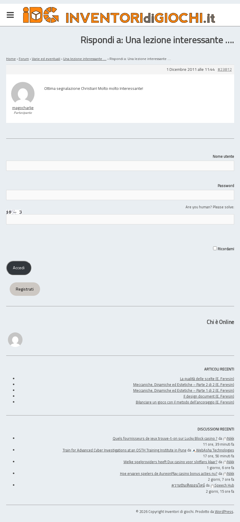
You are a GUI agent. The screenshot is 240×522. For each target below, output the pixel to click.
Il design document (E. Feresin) (209, 396)
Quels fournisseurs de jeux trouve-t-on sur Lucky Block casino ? (165, 438)
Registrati (25, 289)
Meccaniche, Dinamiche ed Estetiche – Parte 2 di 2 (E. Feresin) (183, 384)
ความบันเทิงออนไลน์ (188, 485)
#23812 (225, 69)
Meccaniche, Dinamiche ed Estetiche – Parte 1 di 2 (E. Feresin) (183, 390)
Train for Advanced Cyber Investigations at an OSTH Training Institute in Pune (124, 450)
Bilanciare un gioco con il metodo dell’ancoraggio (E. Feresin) (185, 402)
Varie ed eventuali (46, 58)
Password (226, 185)
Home (11, 58)
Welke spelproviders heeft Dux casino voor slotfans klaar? (170, 462)
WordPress (224, 511)
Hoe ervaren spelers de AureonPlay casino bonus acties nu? (168, 473)
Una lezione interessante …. (85, 58)
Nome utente (223, 156)
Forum (24, 58)
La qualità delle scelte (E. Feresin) (207, 379)
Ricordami (225, 249)
